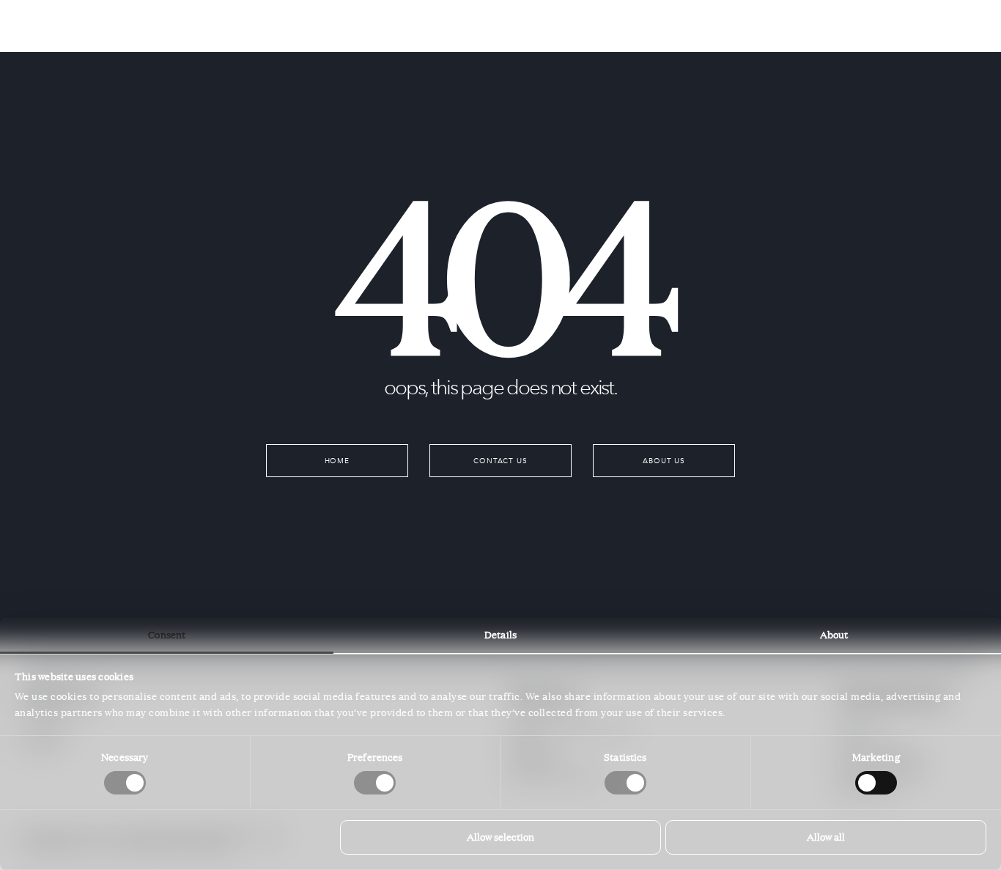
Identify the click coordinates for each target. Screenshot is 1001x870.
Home (337, 460)
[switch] (375, 783)
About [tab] (834, 634)
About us (664, 460)
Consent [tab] (166, 634)
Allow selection (500, 837)
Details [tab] (500, 634)
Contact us (500, 460)
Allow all (826, 837)
